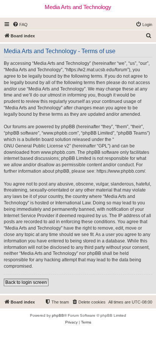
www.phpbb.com (58, 152)
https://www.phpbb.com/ (121, 171)
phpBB (58, 315)
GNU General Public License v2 (36, 146)
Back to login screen (26, 282)
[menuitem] (20, 24)
